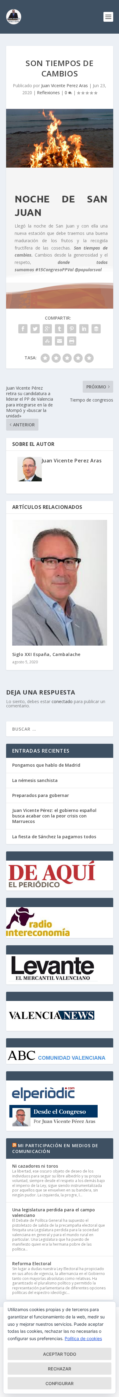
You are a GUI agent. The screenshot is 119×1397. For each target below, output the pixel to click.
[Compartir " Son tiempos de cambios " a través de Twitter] (35, 329)
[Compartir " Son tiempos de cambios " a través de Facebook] (23, 329)
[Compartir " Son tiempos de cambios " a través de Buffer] (96, 329)
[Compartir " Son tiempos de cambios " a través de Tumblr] (59, 329)
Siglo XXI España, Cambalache (46, 654)
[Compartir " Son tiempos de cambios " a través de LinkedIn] (84, 329)
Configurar (59, 1383)
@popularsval (88, 269)
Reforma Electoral (31, 1263)
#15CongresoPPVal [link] (54, 269)
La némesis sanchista (35, 780)
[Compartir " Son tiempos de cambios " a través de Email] (59, 341)
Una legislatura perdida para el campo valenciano (53, 1212)
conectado (62, 701)
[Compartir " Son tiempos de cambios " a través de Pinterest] (72, 329)
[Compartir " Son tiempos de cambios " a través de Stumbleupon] (47, 341)
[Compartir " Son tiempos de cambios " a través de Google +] (47, 329)
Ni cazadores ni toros (35, 1166)
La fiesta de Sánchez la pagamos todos (54, 836)
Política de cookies (83, 1338)
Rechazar (59, 1368)
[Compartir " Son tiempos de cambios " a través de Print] (72, 341)
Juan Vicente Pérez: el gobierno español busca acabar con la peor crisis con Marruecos (54, 815)
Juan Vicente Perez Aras (64, 85)
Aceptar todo (59, 1354)
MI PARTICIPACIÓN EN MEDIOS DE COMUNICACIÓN (55, 1148)
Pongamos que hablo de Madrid (46, 765)
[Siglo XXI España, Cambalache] (59, 583)
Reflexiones (48, 92)
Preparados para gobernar (40, 795)
